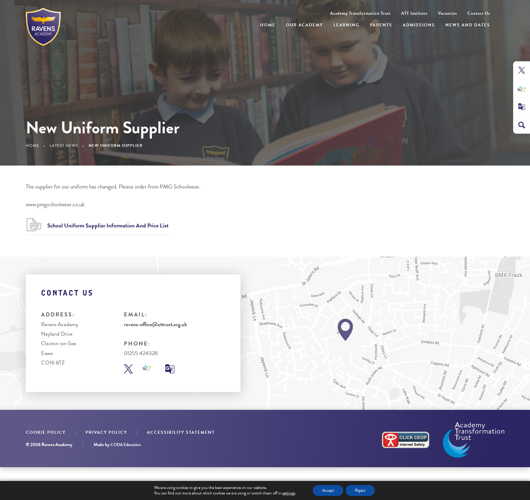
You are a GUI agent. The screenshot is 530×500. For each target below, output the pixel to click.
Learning (346, 25)
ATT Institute (414, 13)
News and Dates (467, 25)
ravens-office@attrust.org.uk (155, 324)
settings (288, 493)
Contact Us (478, 13)
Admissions (419, 25)
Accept (328, 490)
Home (267, 25)
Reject (360, 490)
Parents (381, 25)
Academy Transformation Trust (360, 13)
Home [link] (32, 146)
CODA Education (125, 445)
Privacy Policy (106, 432)
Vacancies (447, 13)
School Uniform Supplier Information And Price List (108, 225)
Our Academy (304, 25)
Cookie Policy (46, 432)
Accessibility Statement (181, 432)
